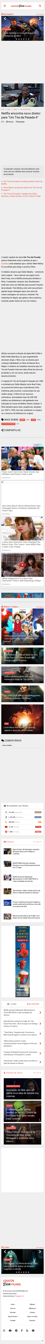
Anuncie (32, 1320)
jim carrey (9, 1105)
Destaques (8, 14)
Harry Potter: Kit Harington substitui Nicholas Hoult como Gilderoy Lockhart (26, 851)
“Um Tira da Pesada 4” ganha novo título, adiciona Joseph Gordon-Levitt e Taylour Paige (21, 195)
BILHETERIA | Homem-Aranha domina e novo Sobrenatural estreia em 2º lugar (26, 865)
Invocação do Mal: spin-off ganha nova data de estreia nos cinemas (22, 1093)
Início (2, 109)
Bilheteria (32, 1308)
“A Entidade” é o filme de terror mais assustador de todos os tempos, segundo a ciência (21, 1266)
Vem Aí (12, 1308)
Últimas (10, 842)
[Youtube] (10, 1331)
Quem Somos (13, 1316)
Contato (12, 1320)
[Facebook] (22, 1331)
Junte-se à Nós (32, 1316)
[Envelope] (33, 1331)
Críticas (32, 1312)
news (9, 109)
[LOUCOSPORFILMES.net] (21, 6)
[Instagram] (4, 1331)
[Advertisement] (22, 62)
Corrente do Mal (11, 1128)
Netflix (15, 109)
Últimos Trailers (10, 607)
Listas (6, 1247)
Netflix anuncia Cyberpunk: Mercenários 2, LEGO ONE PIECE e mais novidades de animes (21, 639)
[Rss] (27, 1331)
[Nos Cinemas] (22, 597)
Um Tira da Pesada (25, 109)
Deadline (5, 263)
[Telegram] (16, 1331)
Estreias (13, 1312)
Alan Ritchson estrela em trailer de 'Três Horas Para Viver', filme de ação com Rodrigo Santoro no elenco (21, 658)
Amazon (7, 691)
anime (6, 632)
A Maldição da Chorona (13, 1086)
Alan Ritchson (9, 651)
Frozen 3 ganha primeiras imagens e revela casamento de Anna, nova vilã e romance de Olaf (26, 904)
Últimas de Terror (14, 1073)
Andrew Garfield (9, 672)
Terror (6, 723)
